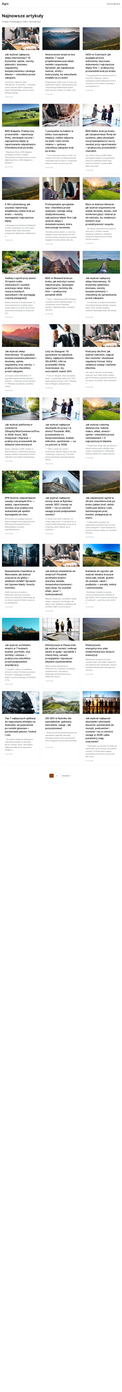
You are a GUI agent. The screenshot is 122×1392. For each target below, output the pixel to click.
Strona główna (113, 4)
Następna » (66, 776)
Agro (5, 3)
